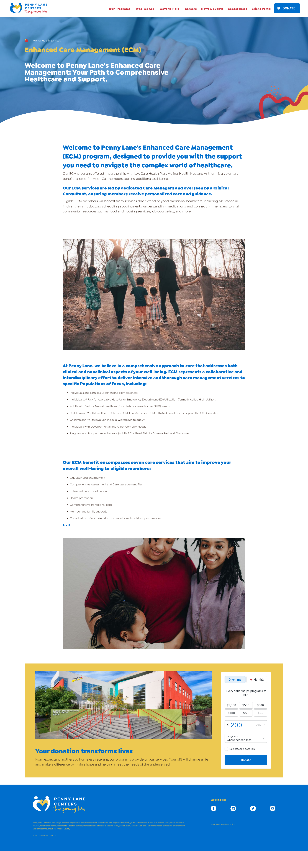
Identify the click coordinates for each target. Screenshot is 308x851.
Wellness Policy (228, 824)
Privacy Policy (216, 824)
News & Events (212, 8)
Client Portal (261, 8)
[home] (28, 8)
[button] (119, 8)
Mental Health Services (47, 40)
